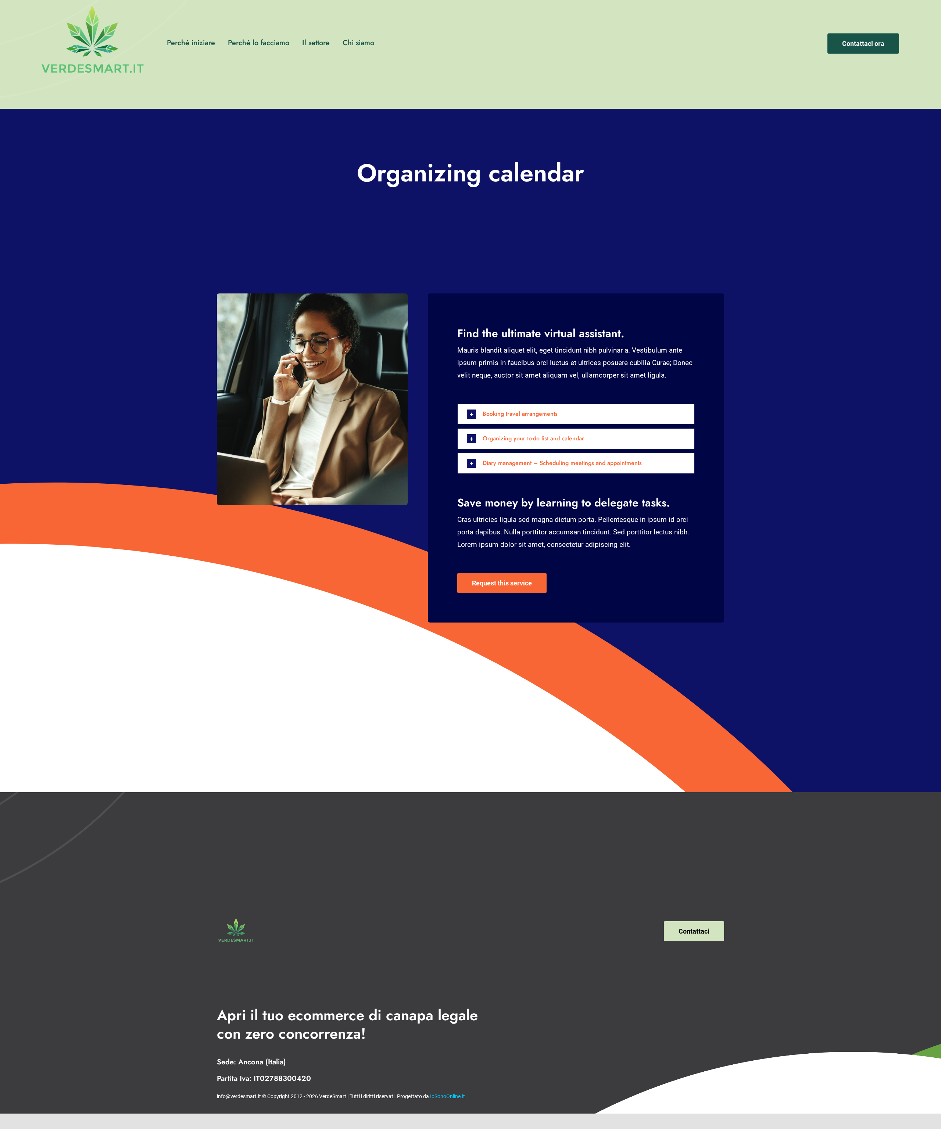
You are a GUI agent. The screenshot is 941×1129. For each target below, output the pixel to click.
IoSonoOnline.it (447, 1096)
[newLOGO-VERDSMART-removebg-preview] (235, 920)
